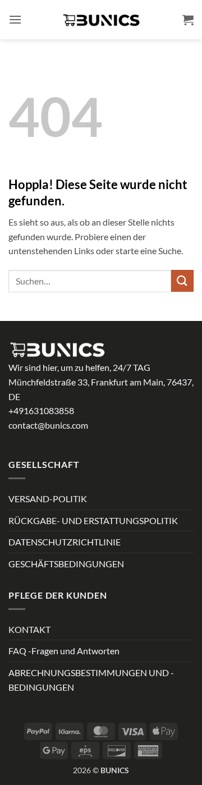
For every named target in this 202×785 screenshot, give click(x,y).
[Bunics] (101, 20)
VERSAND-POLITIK (47, 498)
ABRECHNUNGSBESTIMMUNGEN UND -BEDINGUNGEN (91, 679)
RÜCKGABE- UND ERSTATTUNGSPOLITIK (93, 520)
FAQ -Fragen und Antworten (64, 650)
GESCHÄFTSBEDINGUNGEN (66, 563)
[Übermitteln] (182, 281)
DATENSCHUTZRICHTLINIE (64, 541)
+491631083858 (41, 410)
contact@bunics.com (48, 425)
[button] (15, 19)
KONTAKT (29, 629)
